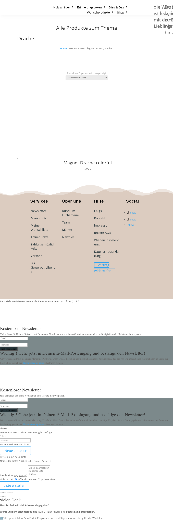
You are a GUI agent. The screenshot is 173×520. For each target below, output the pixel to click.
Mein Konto (39, 218)
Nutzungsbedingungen (34, 362)
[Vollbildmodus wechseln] (4, 492)
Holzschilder (61, 7)
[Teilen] (8, 492)
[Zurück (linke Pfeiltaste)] (1, 496)
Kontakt (99, 218)
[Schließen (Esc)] (11, 492)
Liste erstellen (14, 485)
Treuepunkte (39, 237)
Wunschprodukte (98, 12)
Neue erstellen (15, 450)
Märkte (67, 230)
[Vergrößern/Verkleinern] (1, 492)
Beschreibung (13, 475)
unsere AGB (102, 233)
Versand (36, 256)
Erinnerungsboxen (89, 7)
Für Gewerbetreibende (43, 267)
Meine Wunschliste (39, 227)
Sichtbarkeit (7, 479)
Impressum (102, 225)
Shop (120, 12)
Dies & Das (116, 7)
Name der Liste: (10, 461)
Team (66, 222)
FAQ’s (98, 211)
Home (63, 48)
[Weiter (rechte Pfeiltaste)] (4, 496)
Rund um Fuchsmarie (70, 213)
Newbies (68, 237)
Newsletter (38, 211)
